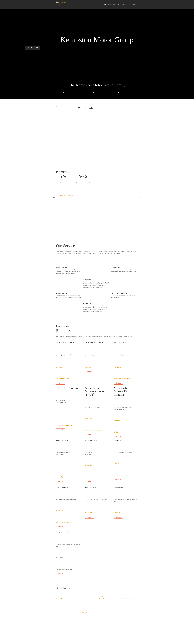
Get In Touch (32, 48)
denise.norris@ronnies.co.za (64, 425)
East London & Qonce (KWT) (65, 195)
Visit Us (61, 383)
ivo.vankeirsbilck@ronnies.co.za (93, 430)
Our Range (116, 4)
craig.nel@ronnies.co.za (91, 477)
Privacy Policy (86, 613)
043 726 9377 (60, 465)
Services (123, 4)
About (109, 4)
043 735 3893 (88, 512)
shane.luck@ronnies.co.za (63, 477)
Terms (79, 613)
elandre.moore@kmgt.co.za (121, 475)
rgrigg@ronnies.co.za (119, 432)
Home (104, 4)
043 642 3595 (88, 418)
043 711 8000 (59, 367)
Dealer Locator (132, 4)
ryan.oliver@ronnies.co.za (63, 378)
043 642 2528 (88, 465)
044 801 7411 (117, 463)
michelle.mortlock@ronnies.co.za (123, 378)
